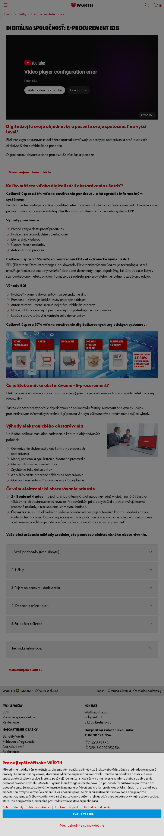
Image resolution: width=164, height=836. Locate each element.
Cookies (60, 807)
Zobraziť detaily (13, 807)
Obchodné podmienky (96, 807)
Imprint (73, 807)
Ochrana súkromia (39, 807)
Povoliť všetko (82, 813)
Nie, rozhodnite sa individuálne (82, 825)
